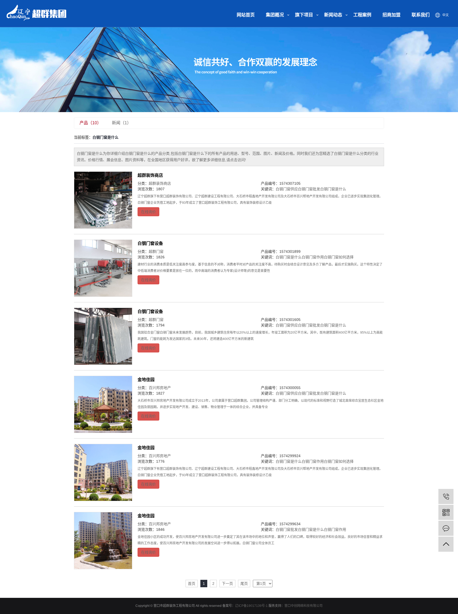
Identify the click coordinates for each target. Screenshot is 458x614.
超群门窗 (156, 251)
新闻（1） (121, 123)
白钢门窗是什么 (333, 189)
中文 (445, 15)
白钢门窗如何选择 (339, 257)
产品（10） (90, 123)
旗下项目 (304, 14)
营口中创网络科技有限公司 (303, 606)
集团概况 (275, 14)
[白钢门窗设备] (103, 268)
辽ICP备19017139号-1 (251, 606)
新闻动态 (333, 14)
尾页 (244, 583)
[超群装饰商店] (103, 200)
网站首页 (246, 14)
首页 (191, 583)
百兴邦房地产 (160, 388)
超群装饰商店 (150, 175)
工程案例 (362, 14)
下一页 (227, 583)
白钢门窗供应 (287, 189)
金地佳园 (146, 379)
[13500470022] (445, 496)
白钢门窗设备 (150, 243)
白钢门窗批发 (309, 189)
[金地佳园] (103, 404)
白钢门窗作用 (313, 257)
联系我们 (421, 14)
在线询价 (148, 212)
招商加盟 (391, 14)
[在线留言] (445, 528)
